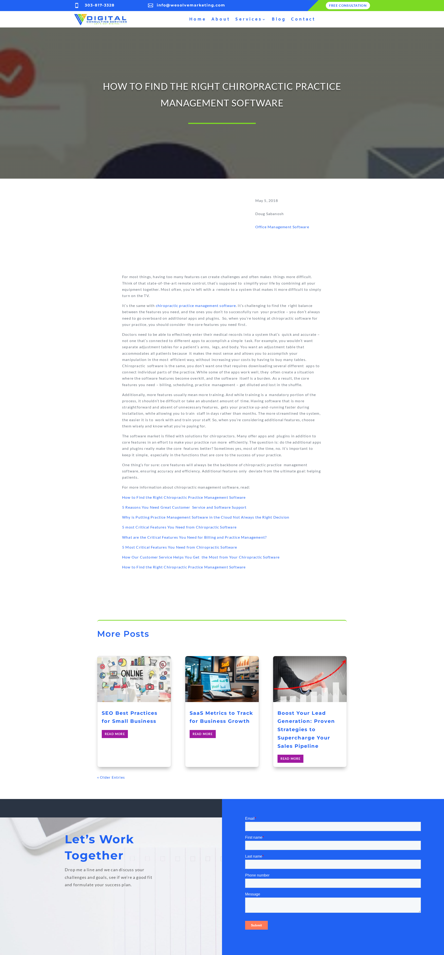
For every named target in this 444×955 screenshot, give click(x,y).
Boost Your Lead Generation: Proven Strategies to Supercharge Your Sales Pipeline (306, 729)
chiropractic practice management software (196, 305)
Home (197, 19)
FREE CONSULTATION (348, 5)
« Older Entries (111, 777)
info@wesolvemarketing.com (191, 5)
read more (115, 734)
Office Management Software (282, 227)
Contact (303, 19)
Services (248, 19)
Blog (279, 19)
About (220, 19)
